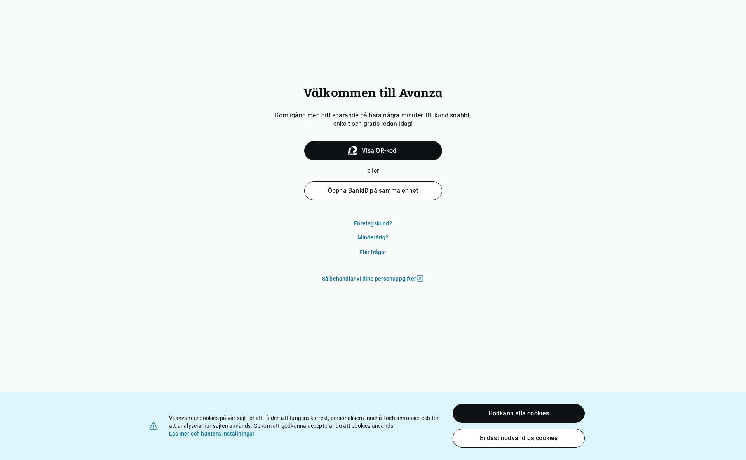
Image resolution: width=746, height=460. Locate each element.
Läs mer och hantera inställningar (212, 433)
